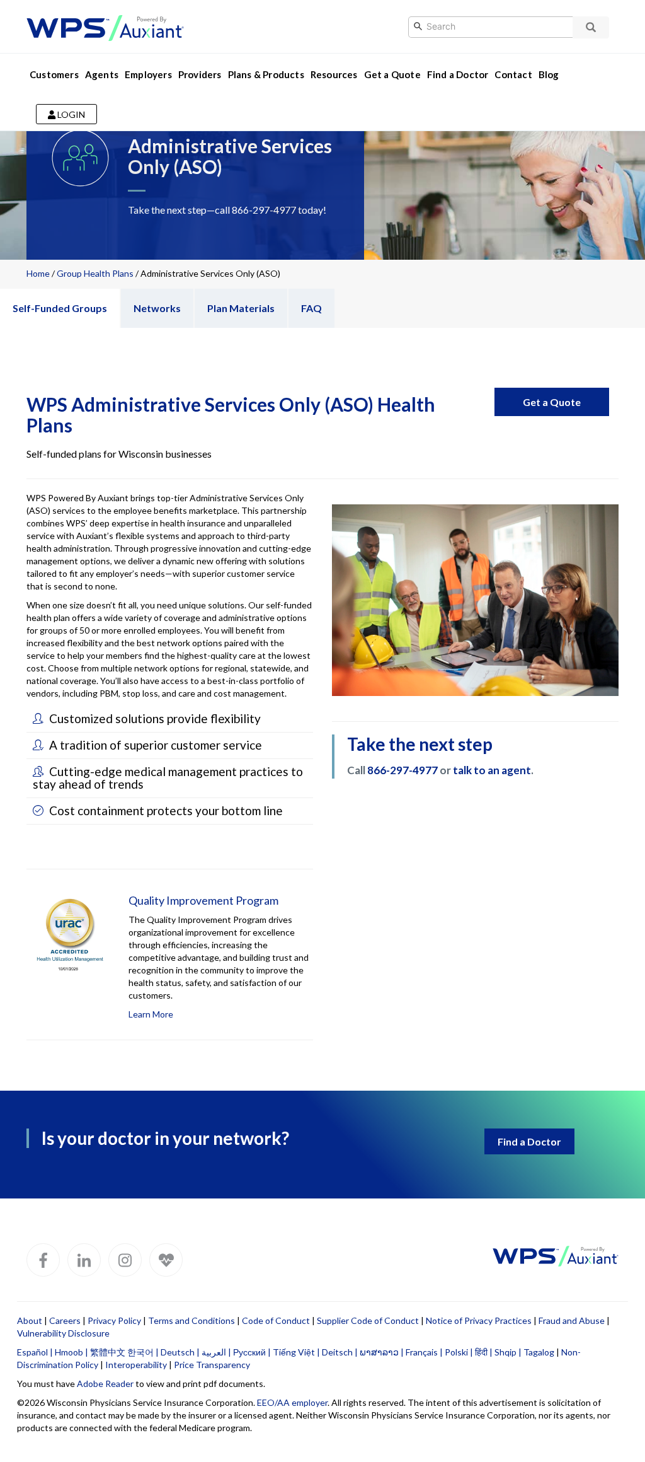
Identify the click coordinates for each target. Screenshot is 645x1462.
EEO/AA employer (292, 1402)
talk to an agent (492, 770)
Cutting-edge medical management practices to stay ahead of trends (168, 778)
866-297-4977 (264, 210)
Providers (200, 74)
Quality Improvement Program (203, 900)
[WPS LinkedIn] (84, 1260)
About (29, 1320)
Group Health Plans (95, 273)
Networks (157, 308)
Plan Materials (241, 308)
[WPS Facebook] (43, 1260)
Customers (54, 74)
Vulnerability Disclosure (63, 1333)
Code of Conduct (276, 1320)
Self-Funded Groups (60, 308)
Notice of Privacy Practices (479, 1320)
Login (70, 114)
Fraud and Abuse (572, 1320)
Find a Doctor (458, 74)
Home (38, 273)
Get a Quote (392, 74)
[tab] (169, 719)
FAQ (311, 308)
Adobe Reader (105, 1383)
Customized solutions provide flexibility (154, 718)
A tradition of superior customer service (154, 745)
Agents (101, 74)
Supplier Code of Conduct (368, 1320)
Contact (513, 74)
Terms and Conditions (191, 1320)
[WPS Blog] (166, 1260)
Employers (148, 74)
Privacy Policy (114, 1320)
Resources (334, 74)
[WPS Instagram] (125, 1260)
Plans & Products (266, 74)
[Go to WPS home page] (105, 25)
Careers (65, 1320)
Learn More (150, 1014)
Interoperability (136, 1364)
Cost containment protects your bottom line (165, 810)
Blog (549, 74)
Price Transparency (212, 1364)
